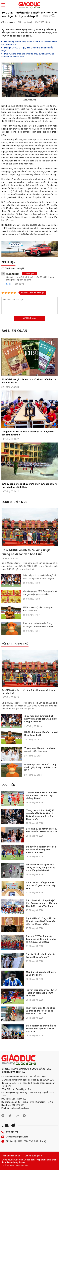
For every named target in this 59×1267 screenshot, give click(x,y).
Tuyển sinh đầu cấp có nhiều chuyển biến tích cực (39, 749)
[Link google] (17, 1116)
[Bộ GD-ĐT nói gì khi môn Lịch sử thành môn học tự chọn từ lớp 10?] (29, 375)
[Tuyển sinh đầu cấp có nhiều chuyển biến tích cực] (11, 754)
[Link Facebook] (2, 1116)
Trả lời (8, 284)
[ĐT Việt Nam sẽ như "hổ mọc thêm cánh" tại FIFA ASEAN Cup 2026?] (12, 1031)
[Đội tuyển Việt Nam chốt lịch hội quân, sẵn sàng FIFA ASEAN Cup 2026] (12, 852)
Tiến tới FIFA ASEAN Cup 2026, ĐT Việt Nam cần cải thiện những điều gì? (42, 795)
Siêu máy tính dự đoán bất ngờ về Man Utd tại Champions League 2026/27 (39, 578)
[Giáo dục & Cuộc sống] (29, 5)
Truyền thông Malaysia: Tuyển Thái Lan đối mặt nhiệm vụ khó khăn (41, 993)
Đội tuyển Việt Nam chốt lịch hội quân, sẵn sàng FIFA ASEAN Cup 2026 (41, 849)
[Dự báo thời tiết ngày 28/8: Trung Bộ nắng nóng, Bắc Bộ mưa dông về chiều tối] (12, 870)
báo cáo (12, 234)
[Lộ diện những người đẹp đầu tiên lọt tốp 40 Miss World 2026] (12, 834)
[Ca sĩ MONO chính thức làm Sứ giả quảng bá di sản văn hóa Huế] (29, 527)
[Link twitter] (10, 1116)
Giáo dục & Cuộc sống (25, 1160)
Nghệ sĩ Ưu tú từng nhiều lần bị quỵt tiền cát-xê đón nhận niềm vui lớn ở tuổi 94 (41, 921)
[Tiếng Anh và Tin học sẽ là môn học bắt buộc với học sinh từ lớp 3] (29, 427)
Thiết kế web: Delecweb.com (14, 1165)
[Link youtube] (24, 1116)
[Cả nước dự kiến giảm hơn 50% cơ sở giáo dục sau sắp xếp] (12, 888)
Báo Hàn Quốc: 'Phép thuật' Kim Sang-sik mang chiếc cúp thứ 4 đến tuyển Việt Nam (41, 903)
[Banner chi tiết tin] (29, 249)
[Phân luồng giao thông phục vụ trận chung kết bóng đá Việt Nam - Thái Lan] (12, 1014)
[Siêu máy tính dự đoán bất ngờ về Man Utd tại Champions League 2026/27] (11, 580)
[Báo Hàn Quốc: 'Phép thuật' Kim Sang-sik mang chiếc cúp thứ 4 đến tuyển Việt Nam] (12, 906)
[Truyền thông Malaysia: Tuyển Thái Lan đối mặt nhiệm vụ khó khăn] (12, 996)
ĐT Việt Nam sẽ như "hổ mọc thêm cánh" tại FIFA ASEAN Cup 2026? (41, 1028)
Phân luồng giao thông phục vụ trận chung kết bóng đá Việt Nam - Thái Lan (40, 1011)
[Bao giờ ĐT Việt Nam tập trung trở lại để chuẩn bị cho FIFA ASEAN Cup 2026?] (12, 942)
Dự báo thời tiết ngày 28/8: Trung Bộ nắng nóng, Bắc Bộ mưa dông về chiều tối (40, 867)
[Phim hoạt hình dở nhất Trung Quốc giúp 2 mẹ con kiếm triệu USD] (11, 628)
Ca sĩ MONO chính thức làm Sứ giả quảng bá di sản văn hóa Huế (28, 691)
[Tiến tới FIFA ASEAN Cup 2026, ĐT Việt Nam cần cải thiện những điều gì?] (12, 798)
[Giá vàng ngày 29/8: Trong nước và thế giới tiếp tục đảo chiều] (11, 596)
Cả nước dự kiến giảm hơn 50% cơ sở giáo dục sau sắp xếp (40, 885)
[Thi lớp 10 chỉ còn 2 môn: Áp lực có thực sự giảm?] (12, 960)
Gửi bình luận (29, 318)
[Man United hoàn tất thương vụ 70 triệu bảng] (12, 978)
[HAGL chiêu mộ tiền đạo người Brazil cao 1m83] (11, 612)
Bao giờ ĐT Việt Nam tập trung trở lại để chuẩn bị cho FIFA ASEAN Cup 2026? (41, 939)
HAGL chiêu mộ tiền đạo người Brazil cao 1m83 (41, 733)
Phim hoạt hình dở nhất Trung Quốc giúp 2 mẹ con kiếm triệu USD (38, 626)
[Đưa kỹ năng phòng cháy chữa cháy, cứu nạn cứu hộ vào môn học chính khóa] (29, 479)
